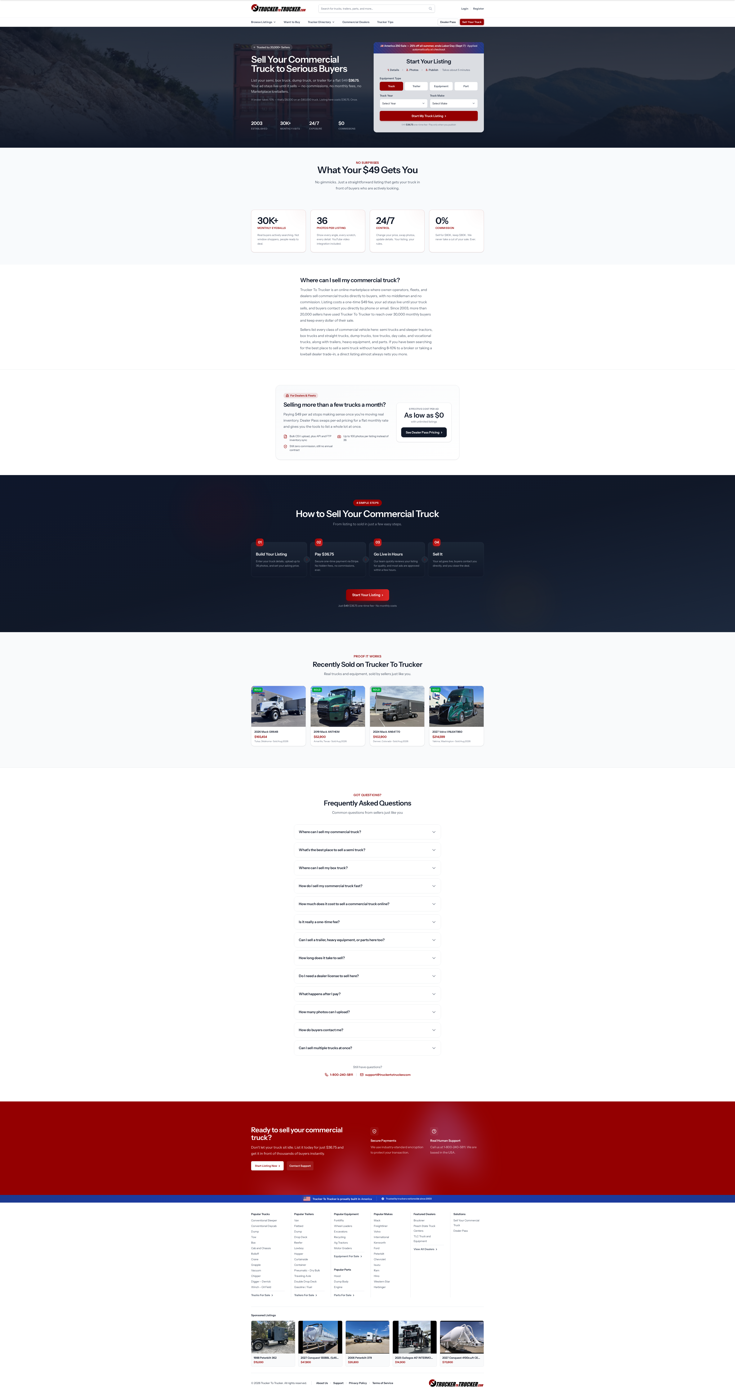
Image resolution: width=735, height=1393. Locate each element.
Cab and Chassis (261, 1248)
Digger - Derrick (261, 1281)
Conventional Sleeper (264, 1220)
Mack (377, 1220)
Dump (255, 1231)
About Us (322, 1383)
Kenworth (380, 1242)
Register (478, 8)
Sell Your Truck (472, 22)
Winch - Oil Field (261, 1287)
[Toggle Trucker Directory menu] (333, 22)
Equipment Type (390, 78)
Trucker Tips (385, 22)
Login (464, 8)
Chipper (256, 1276)
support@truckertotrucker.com (388, 1075)
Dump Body (341, 1281)
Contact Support (300, 1166)
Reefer (298, 1242)
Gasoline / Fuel (303, 1287)
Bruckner (419, 1220)
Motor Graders (343, 1248)
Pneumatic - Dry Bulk (307, 1270)
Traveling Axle (302, 1276)
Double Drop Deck (305, 1281)
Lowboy (299, 1248)
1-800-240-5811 (341, 1075)
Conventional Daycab (264, 1226)
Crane (254, 1259)
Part (466, 86)
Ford (376, 1248)
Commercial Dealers (355, 22)
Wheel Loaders (343, 1226)
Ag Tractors (341, 1242)
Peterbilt (379, 1253)
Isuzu (377, 1265)
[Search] (430, 9)
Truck (391, 86)
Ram (376, 1270)
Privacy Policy (358, 1383)
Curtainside (301, 1259)
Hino (376, 1276)
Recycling (339, 1237)
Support (338, 1383)
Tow (253, 1237)
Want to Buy (292, 22)
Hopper (298, 1253)
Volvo (377, 1231)
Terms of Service (382, 1383)
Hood (337, 1276)
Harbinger (380, 1287)
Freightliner (381, 1226)
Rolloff (255, 1253)
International (381, 1237)
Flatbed (298, 1226)
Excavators (340, 1231)
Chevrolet (380, 1259)
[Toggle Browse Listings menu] (274, 22)
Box (253, 1242)
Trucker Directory (319, 22)
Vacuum (256, 1270)
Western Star (382, 1281)
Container (300, 1265)
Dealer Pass (448, 22)
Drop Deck (300, 1237)
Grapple (256, 1265)
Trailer (416, 86)
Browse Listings (261, 22)
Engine (338, 1287)
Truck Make (437, 95)
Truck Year (386, 95)
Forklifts (339, 1220)
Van (296, 1220)
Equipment (441, 86)
